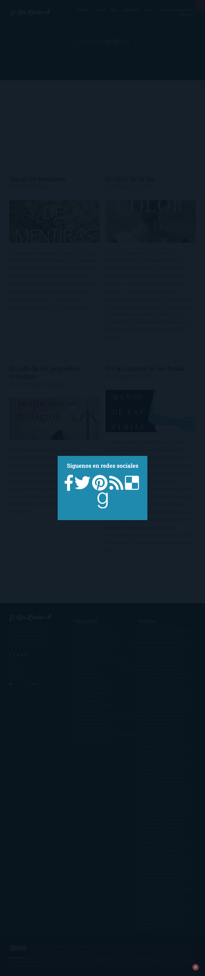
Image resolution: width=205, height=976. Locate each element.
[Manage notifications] (195, 967)
